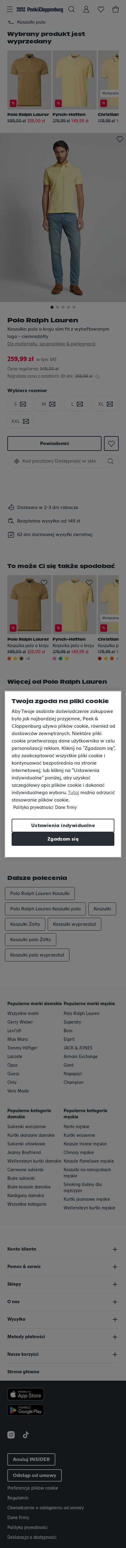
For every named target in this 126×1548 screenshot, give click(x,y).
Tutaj (73, 792)
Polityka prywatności (33, 808)
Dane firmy (66, 808)
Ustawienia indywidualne (63, 825)
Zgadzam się (63, 839)
